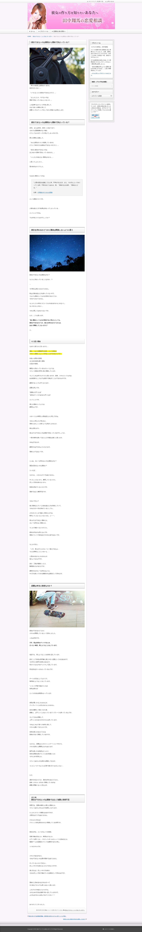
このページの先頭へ (109, 929)
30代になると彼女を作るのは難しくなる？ (74, 919)
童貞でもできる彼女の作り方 (44, 929)
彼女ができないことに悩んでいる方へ (42, 36)
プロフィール (44, 31)
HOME (29, 36)
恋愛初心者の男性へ (59, 31)
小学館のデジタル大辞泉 (45, 192)
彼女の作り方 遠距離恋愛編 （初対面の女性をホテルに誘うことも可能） (47, 916)
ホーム (33, 31)
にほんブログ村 (95, 117)
